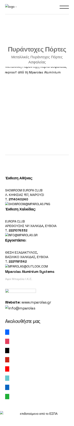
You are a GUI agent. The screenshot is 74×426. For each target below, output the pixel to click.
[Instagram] (7, 341)
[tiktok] (7, 378)
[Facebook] (7, 332)
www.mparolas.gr (36, 302)
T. (16, 261)
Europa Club (15, 221)
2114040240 (18, 199)
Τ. (7, 199)
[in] (7, 387)
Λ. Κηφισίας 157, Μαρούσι (24, 195)
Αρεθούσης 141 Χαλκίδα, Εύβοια (31, 226)
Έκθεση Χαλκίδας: (20, 209)
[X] (7, 350)
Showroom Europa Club (24, 190)
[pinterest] (7, 359)
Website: (12, 302)
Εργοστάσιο (15, 240)
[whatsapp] (7, 396)
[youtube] (7, 369)
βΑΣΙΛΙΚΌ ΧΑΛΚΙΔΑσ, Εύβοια (26, 257)
